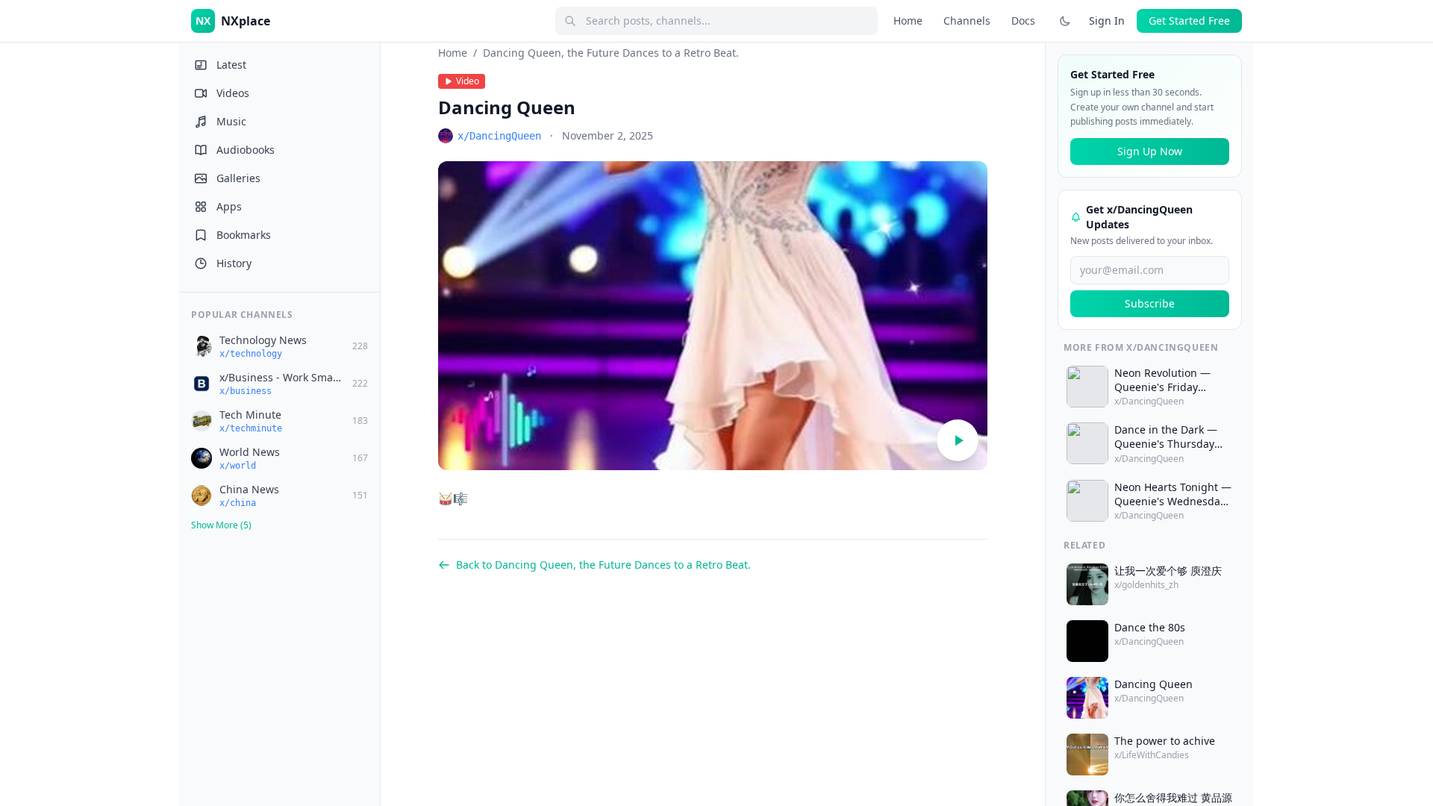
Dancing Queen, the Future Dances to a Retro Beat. (611, 53)
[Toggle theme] (1065, 21)
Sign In (1107, 20)
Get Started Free (1189, 20)
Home (907, 20)
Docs (1023, 20)
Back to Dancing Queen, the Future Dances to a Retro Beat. (603, 564)
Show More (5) (221, 525)
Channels (966, 20)
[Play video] (957, 440)
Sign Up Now (1149, 151)
